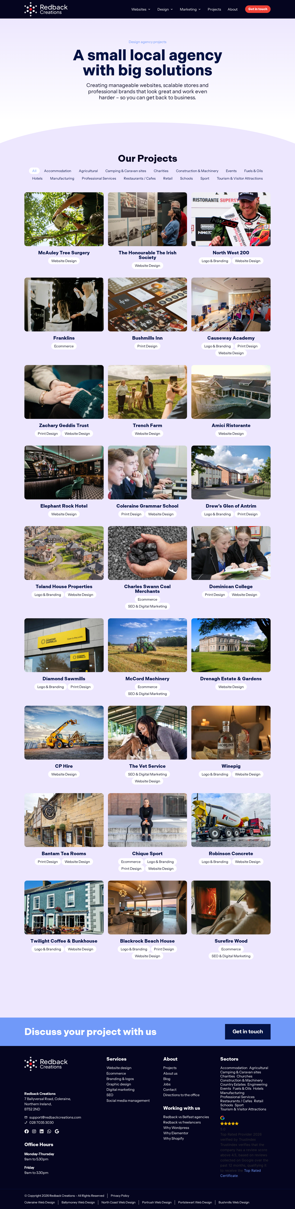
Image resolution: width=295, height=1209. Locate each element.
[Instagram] (34, 1131)
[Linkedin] (42, 1131)
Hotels (37, 178)
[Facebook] (26, 1131)
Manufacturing (62, 178)
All (34, 171)
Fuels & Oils (253, 171)
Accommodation (57, 171)
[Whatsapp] (49, 1131)
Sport (204, 178)
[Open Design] (171, 9)
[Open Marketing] (199, 9)
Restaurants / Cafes (140, 178)
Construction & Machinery (197, 171)
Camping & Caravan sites (125, 171)
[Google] (57, 1131)
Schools (186, 178)
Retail (168, 178)
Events (231, 171)
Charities (161, 171)
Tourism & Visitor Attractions (240, 178)
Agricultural (88, 171)
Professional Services (99, 178)
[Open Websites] (149, 9)
